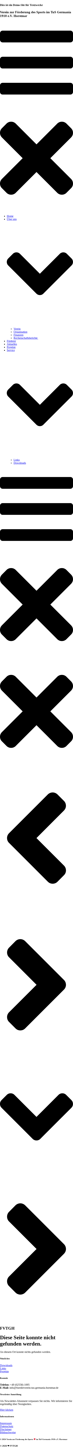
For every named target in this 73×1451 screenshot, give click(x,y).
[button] (36, 116)
